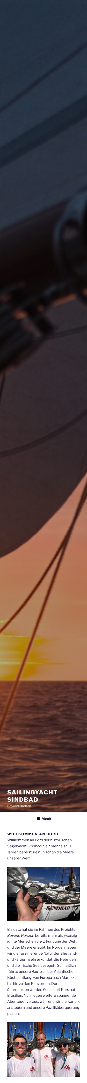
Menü (46, 819)
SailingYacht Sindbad (32, 796)
